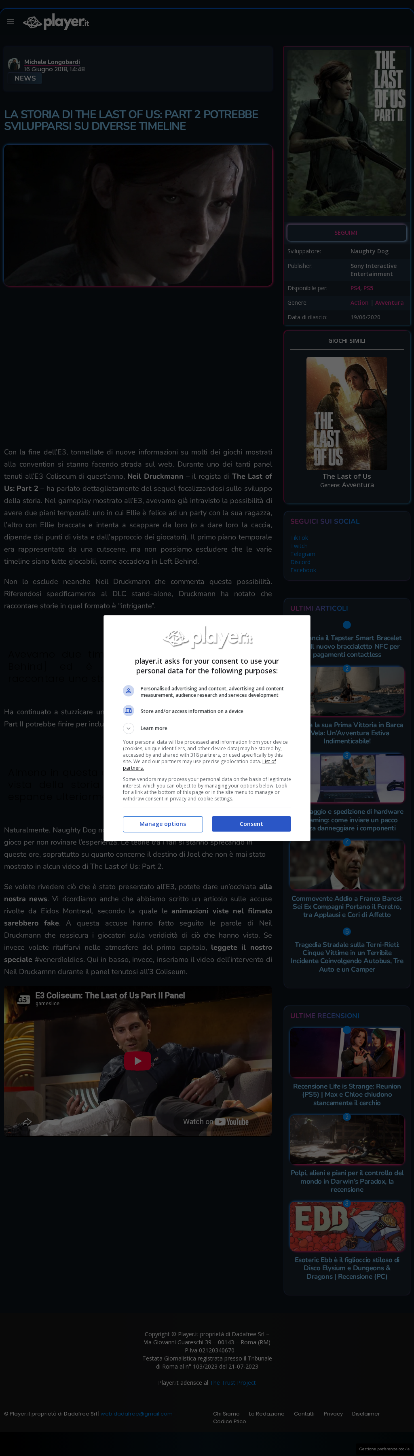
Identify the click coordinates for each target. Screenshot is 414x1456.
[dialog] (207, 728)
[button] (207, 728)
